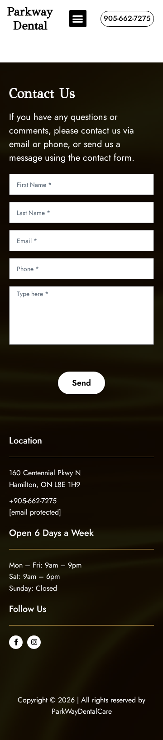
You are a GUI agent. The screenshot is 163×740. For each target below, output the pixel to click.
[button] (77, 18)
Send (81, 383)
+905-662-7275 (33, 501)
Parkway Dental (30, 18)
